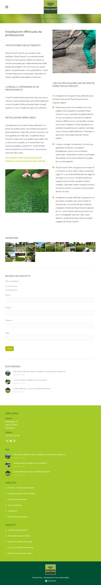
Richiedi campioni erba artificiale (21, 493)
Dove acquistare (15, 505)
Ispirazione (12, 511)
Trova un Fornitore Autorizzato (21, 547)
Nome (8, 295)
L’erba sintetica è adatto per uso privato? (30, 380)
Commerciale (12, 286)
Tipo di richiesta (12, 281)
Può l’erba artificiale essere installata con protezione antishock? (39, 371)
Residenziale (12, 290)
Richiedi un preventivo (17, 499)
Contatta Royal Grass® (17, 530)
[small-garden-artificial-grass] (60, 247)
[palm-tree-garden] (30, 257)
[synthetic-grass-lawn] (50, 247)
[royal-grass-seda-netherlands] (10, 257)
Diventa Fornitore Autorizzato (20, 542)
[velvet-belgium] (30, 247)
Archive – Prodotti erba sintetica (21, 488)
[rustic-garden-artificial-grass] (81, 247)
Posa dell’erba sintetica (17, 517)
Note (7, 333)
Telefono (9, 320)
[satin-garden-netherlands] (71, 247)
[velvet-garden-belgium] (20, 247)
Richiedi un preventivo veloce (20, 553)
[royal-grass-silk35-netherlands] (91, 247)
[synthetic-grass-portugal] (40, 247)
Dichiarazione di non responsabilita (56, 578)
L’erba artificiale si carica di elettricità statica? (31, 389)
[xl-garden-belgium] (10, 247)
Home (35, 19)
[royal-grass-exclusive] (20, 257)
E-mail (8, 308)
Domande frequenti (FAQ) (19, 536)
